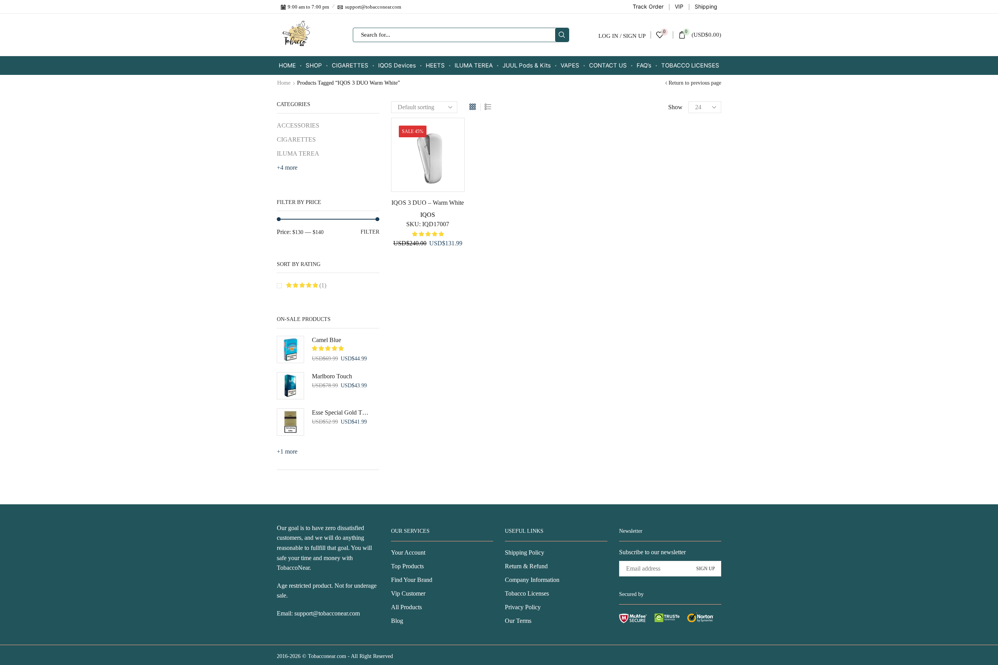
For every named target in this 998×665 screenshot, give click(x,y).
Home (283, 83)
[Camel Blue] (290, 349)
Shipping (706, 6)
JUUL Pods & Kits (527, 65)
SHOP (314, 65)
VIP (679, 6)
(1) (322, 285)
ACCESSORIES (298, 125)
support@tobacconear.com (327, 613)
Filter (370, 232)
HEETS (435, 65)
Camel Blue (326, 340)
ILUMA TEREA (474, 65)
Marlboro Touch (332, 376)
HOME (287, 65)
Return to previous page (695, 83)
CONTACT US (608, 65)
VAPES (570, 65)
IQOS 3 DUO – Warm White (427, 202)
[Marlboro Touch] (290, 385)
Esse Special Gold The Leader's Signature (341, 412)
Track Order (648, 6)
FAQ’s (644, 65)
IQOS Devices (397, 65)
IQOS (427, 214)
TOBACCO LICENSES (690, 65)
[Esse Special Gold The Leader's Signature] (290, 422)
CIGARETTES (350, 65)
